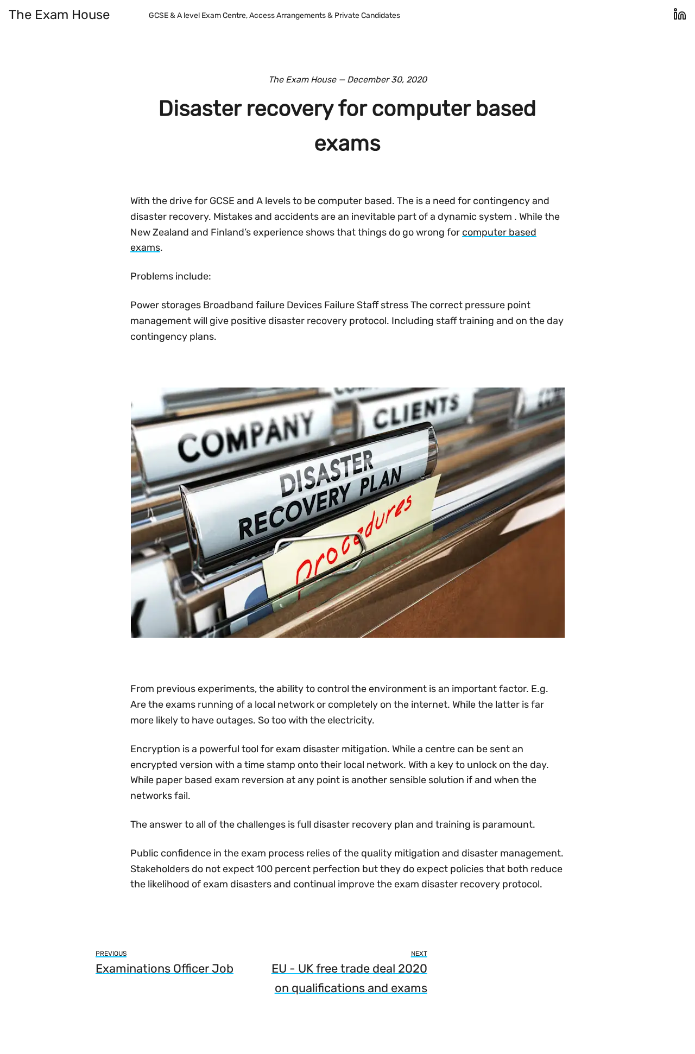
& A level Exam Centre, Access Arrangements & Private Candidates (274, 15)
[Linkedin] (679, 18)
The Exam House (59, 14)
